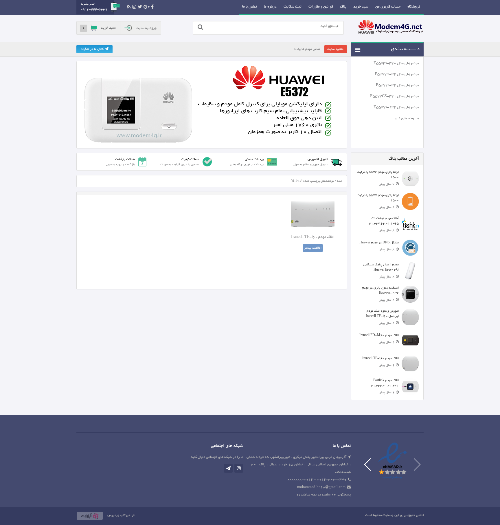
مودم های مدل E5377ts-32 (397, 75)
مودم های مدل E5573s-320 (396, 64)
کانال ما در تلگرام (92, 49)
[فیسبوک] (152, 7)
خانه (339, 181)
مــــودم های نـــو (407, 119)
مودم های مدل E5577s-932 (396, 108)
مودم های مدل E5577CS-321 (394, 97)
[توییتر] (140, 7)
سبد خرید (360, 7)
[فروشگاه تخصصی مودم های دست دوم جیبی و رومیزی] (391, 27)
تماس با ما (249, 7)
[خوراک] (129, 7)
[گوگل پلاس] (147, 7)
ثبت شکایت (293, 7)
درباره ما (270, 7)
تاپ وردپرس (116, 515)
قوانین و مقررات (320, 7)
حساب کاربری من (387, 7)
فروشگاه (413, 7)
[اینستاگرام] (134, 7)
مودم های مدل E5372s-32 (397, 86)
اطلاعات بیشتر (312, 248)
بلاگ (343, 7)
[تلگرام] (228, 468)
